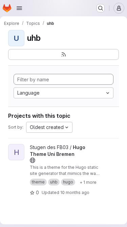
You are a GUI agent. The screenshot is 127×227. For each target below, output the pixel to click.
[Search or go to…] (101, 8)
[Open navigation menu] (19, 8)
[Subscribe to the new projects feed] (63, 54)
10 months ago (74, 192)
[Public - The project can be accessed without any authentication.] (32, 160)
